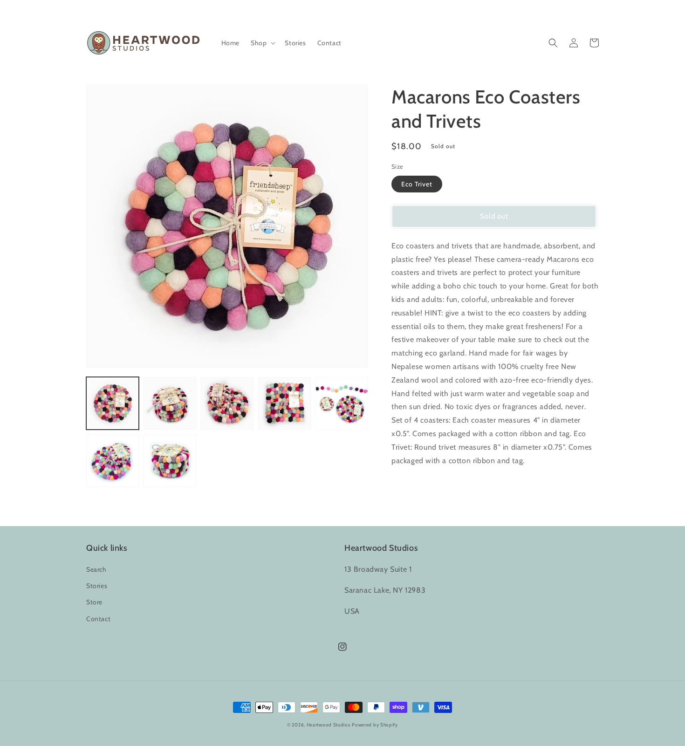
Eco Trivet (416, 184)
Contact (98, 619)
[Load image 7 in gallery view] (170, 460)
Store (94, 602)
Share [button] (410, 484)
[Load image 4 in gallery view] (284, 403)
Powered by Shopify (375, 725)
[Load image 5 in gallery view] (341, 403)
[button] (262, 43)
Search (96, 569)
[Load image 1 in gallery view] (112, 403)
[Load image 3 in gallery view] (227, 403)
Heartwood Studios (328, 725)
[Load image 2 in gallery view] (170, 403)
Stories (96, 586)
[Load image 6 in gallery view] (112, 460)
